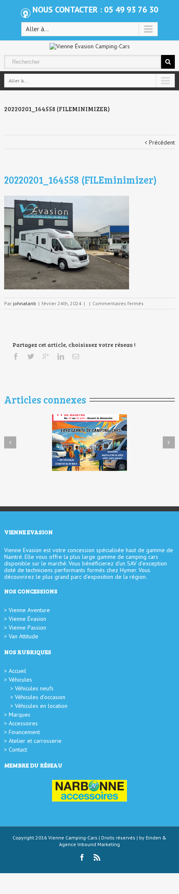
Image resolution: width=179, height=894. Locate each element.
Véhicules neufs (34, 688)
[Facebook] (15, 356)
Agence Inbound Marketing (89, 844)
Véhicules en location (41, 706)
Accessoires (23, 723)
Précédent (162, 142)
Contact (18, 749)
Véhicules (20, 679)
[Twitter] (30, 356)
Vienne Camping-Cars (72, 837)
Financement (24, 732)
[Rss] (97, 857)
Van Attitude (23, 636)
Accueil (17, 671)
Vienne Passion (27, 627)
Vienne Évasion (27, 619)
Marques (19, 714)
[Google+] (45, 356)
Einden (153, 837)
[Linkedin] (60, 356)
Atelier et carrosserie (35, 741)
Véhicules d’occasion (40, 697)
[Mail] (75, 356)
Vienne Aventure (29, 610)
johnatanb (24, 303)
